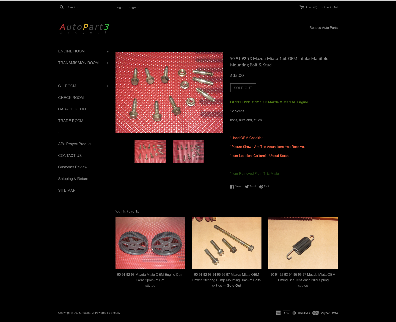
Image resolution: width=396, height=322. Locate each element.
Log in (120, 7)
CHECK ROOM (71, 97)
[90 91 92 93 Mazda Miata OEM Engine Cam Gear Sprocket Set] (150, 243)
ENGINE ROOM (83, 51)
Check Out (330, 7)
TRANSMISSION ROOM (83, 62)
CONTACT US (70, 155)
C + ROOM (83, 85)
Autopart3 (88, 312)
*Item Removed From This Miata (254, 173)
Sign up (134, 7)
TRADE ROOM (70, 120)
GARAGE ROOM (72, 109)
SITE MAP (66, 190)
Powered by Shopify (107, 312)
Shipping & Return (73, 178)
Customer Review (72, 166)
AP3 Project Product (74, 143)
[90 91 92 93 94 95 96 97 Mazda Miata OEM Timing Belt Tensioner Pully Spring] (303, 243)
